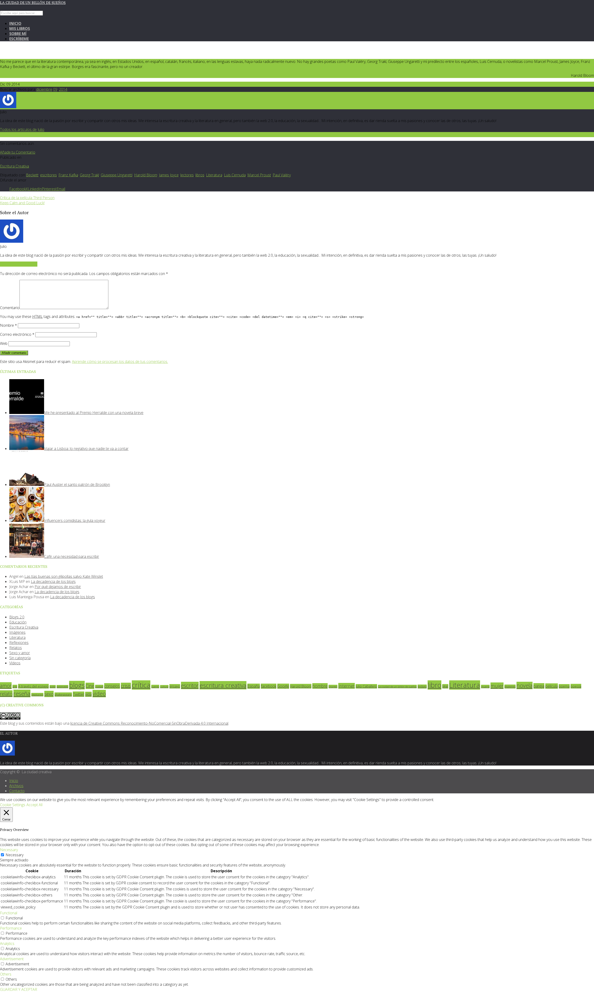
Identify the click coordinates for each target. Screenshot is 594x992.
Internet (346, 686)
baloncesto (62, 686)
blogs (77, 685)
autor (53, 686)
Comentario (9, 307)
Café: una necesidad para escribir (71, 556)
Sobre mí (17, 33)
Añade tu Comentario (17, 152)
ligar (445, 686)
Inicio (15, 23)
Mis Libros (19, 28)
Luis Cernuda (235, 175)
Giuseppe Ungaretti (116, 175)
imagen (333, 686)
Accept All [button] (34, 804)
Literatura (214, 175)
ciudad (99, 686)
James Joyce (169, 175)
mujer (497, 685)
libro (434, 685)
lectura (422, 686)
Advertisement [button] (12, 958)
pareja (538, 686)
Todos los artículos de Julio (22, 129)
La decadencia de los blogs (53, 581)
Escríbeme (19, 38)
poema (564, 686)
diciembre (44, 89)
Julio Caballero (366, 686)
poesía (576, 686)
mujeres (510, 686)
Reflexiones (19, 642)
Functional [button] (8, 912)
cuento (155, 686)
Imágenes (17, 632)
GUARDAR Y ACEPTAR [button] (18, 989)
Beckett (32, 175)
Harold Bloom (145, 175)
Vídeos (14, 663)
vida (88, 694)
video (99, 693)
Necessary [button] (9, 849)
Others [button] (5, 974)
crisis (126, 686)
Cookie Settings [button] (12, 804)
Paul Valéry (282, 175)
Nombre (8, 325)
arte (15, 686)
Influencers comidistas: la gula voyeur (74, 520)
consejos (112, 686)
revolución (37, 694)
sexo (49, 694)
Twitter (78, 694)
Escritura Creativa (14, 166)
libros (199, 175)
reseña (21, 693)
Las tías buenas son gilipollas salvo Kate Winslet (63, 576)
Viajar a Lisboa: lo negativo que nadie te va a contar (86, 448)
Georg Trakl (89, 175)
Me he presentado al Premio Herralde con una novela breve (93, 412)
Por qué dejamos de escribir (58, 586)
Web (3, 343)
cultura (164, 686)
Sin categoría (20, 657)
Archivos (16, 785)
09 (55, 89)
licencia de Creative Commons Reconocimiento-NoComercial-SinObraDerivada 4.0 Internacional (149, 723)
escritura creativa (223, 685)
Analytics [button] (7, 943)
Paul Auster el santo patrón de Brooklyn (77, 484)
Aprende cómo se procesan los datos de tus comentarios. (120, 361)
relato (6, 693)
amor (6, 685)
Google (283, 686)
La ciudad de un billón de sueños (33, 2)
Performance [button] (11, 928)
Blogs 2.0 (16, 617)
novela (525, 685)
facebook (268, 686)
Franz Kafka (68, 175)
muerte (485, 686)
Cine (90, 686)
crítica (141, 685)
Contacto (17, 790)
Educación (17, 622)
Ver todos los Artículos (18, 264)
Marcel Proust (259, 175)
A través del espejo (33, 686)
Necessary (14, 854)
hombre (320, 686)
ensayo (174, 686)
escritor (190, 685)
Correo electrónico (17, 334)
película (551, 686)
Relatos (15, 647)
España (253, 686)
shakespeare (63, 694)
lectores (187, 175)
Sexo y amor (19, 652)
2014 (63, 89)
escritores (48, 175)
